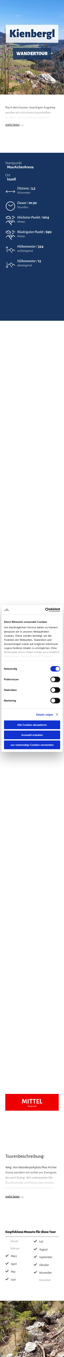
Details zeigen (44, 714)
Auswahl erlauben (32, 734)
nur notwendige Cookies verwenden (32, 744)
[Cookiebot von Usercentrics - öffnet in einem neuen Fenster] (45, 610)
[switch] (55, 679)
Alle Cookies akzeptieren (32, 724)
